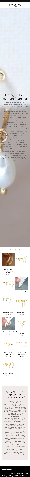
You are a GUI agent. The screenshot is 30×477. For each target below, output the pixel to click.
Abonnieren (22, 467)
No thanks (15, 472)
